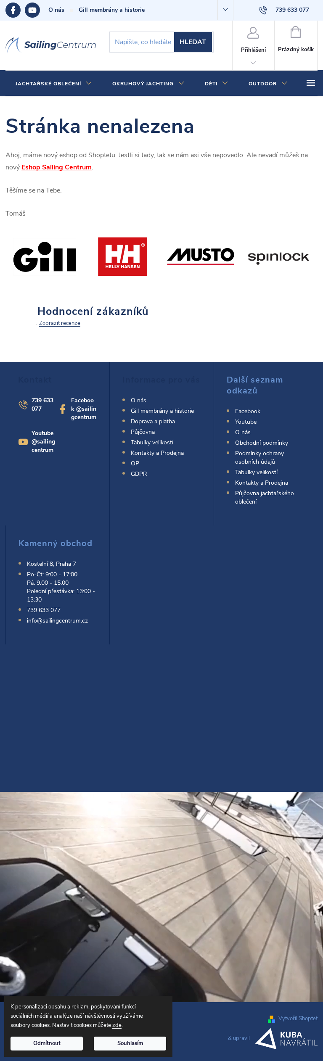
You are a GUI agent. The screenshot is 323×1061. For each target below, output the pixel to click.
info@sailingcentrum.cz (57, 621)
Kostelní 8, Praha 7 (51, 564)
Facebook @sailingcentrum (83, 408)
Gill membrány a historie (112, 10)
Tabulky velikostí (152, 442)
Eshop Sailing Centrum (56, 167)
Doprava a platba (153, 421)
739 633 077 (44, 610)
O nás (56, 10)
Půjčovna (143, 432)
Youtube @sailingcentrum (43, 441)
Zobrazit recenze (59, 323)
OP (135, 463)
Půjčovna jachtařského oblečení (264, 497)
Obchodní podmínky (261, 443)
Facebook (15, 10)
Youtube (36, 10)
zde (117, 1025)
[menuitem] (53, 84)
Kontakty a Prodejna (157, 453)
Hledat (193, 42)
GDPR (139, 474)
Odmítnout (47, 1043)
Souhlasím (130, 1043)
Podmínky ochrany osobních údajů (259, 457)
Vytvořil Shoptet (298, 1018)
